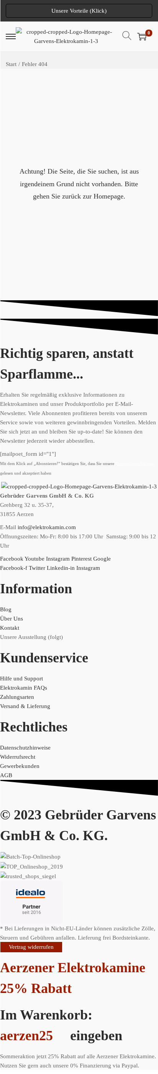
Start (11, 64)
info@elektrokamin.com (47, 527)
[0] (141, 36)
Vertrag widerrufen (31, 947)
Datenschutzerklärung (134, 463)
